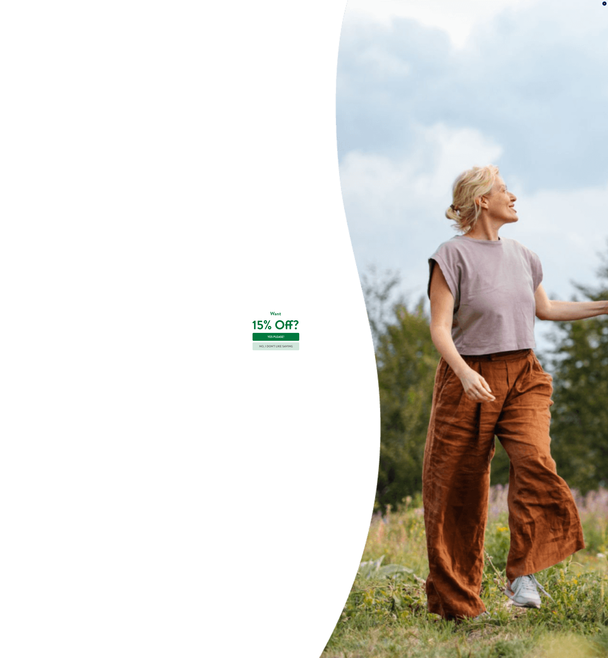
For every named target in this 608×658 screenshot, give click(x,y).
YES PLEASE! (276, 337)
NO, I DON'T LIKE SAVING (276, 346)
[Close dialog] (604, 4)
